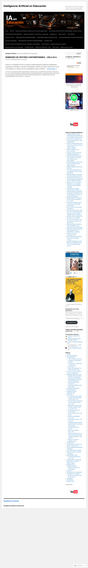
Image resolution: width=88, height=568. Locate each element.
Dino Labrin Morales (10, 74)
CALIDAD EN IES (29, 47)
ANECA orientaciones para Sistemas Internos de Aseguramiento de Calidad (75, 360)
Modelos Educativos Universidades (14, 47)
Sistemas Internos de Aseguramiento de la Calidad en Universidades (23, 44)
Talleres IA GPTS (10, 37)
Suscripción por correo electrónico (72, 309)
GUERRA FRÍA (48, 41)
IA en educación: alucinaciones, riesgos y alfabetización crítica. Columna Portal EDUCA (74, 171)
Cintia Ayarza (56, 73)
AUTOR (12, 31)
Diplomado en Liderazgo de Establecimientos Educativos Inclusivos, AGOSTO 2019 (75, 407)
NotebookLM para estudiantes (73, 188)
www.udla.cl (55, 71)
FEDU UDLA (56, 47)
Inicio (7, 31)
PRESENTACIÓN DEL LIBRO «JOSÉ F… (74, 339)
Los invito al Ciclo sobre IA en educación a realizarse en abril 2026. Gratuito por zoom (74, 221)
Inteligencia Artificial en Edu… (74, 345)
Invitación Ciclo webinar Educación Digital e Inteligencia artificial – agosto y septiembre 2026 (74, 140)
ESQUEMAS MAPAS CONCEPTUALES (47, 37)
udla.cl (36, 71)
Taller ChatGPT (62, 34)
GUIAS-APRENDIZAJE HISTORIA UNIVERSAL (71, 37)
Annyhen (25, 59)
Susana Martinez (19, 76)
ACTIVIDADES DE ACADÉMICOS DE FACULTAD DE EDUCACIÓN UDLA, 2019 (75, 397)
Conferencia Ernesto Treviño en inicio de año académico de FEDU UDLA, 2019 (75, 402)
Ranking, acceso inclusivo (73, 439)
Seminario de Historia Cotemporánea (20, 71)
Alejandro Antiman (26, 73)
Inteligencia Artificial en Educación (25, 6)
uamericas (32, 71)
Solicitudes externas (72, 441)
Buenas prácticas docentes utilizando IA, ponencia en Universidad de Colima (74, 238)
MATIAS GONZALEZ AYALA (35, 74)
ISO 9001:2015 (71, 366)
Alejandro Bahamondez (36, 73)
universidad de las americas (45, 71)
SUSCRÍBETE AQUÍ (71, 322)
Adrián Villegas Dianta (16, 73)
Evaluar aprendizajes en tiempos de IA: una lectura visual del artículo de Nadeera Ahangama (75, 163)
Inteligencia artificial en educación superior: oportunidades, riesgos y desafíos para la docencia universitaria (74, 225)
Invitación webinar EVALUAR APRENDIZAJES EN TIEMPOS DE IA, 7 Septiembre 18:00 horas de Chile (75, 135)
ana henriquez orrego (47, 73)
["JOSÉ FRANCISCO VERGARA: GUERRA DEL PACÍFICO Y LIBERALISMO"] (74, 290)
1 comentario (27, 76)
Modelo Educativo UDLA (66, 47)
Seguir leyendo (52, 69)
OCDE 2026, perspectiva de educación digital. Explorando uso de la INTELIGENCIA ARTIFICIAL (75, 230)
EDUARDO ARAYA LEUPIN (21, 74)
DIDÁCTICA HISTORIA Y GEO (43, 47)
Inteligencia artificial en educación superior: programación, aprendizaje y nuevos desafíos (74, 199)
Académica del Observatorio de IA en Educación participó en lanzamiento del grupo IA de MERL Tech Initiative (75, 179)
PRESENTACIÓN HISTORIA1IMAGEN (25, 37)
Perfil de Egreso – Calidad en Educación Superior (53, 44)
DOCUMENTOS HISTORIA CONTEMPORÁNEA (30, 41)
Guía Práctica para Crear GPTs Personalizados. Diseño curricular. (65, 31)
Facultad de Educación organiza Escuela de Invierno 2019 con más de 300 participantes (75, 424)
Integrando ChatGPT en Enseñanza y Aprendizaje (35, 34)
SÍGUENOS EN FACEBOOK (11, 501)
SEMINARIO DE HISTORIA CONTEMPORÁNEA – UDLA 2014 (31, 57)
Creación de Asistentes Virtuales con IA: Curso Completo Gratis (31, 31)
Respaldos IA (53, 34)
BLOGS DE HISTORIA (11, 41)
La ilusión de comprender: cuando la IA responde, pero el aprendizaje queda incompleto (74, 204)
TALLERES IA (71, 34)
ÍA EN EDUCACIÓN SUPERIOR (14, 34)
